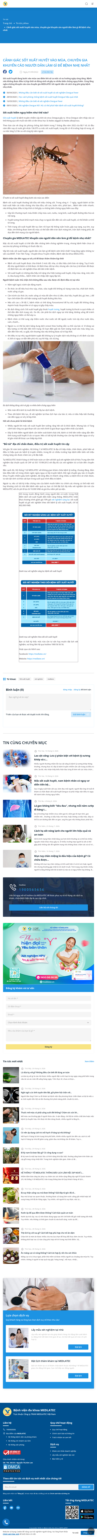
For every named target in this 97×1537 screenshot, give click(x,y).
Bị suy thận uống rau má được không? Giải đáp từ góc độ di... (48, 1192)
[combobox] (48, 1022)
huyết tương (53, 309)
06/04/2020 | (42, 92)
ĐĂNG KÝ (86, 1487)
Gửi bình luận (79, 714)
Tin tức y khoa (22, 23)
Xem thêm (89, 1061)
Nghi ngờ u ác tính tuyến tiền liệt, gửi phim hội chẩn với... (46, 1092)
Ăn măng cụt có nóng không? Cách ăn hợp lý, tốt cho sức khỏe (49, 1253)
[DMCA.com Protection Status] (12, 1468)
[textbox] (48, 1022)
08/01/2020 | (45, 105)
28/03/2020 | (42, 97)
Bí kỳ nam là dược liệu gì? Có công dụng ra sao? (42, 1152)
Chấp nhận (87, 1533)
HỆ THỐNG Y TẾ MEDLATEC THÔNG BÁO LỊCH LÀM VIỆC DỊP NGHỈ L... (52, 1172)
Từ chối (75, 1533)
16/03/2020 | (35, 101)
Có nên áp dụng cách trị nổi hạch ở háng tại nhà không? (46, 1132)
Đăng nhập (67, 689)
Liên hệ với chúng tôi (48, 907)
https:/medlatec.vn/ (37, 654)
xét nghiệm (39, 679)
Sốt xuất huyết (9, 118)
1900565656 (11, 1429)
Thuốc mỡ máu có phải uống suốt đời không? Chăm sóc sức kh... (49, 1112)
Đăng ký (77, 689)
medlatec (51, 679)
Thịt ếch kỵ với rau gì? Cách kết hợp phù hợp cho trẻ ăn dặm (48, 1233)
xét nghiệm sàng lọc (61, 499)
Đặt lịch (78, 1347)
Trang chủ (7, 23)
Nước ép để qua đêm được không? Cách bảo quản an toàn (47, 1213)
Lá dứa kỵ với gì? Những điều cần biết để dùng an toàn (45, 1072)
